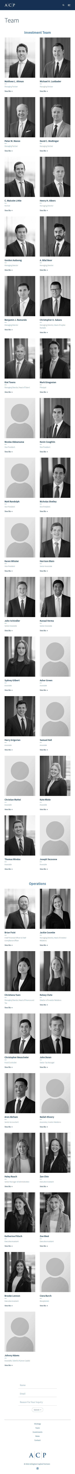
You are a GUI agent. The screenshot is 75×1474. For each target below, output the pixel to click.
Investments (37, 1432)
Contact (37, 1440)
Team (37, 1428)
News (37, 1436)
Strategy (37, 1424)
